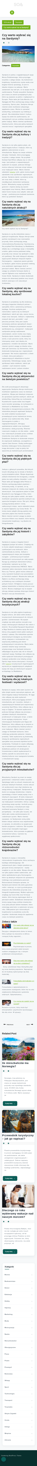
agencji (8, 664)
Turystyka (18, 22)
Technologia (9, 1393)
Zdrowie (8, 1440)
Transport (8, 1400)
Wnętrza (8, 1433)
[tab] (12, 12)
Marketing (9, 1314)
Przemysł (8, 1367)
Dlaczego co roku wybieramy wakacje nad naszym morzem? (17, 1213)
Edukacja (8, 1294)
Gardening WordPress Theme (11, 1455)
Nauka (7, 1334)
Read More (10, 1103)
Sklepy (7, 1380)
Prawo (7, 1360)
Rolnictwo (9, 1374)
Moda (7, 1321)
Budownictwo (10, 1281)
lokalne (12, 172)
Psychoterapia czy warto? (22, 943)
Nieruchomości (11, 1341)
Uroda (7, 1420)
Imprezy (8, 1308)
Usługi (7, 1427)
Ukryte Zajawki (10, 1413)
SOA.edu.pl (7, 22)
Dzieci (7, 1288)
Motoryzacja (9, 1327)
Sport (7, 1387)
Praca (7, 1354)
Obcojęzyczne (10, 1347)
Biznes (7, 1274)
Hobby (7, 1301)
